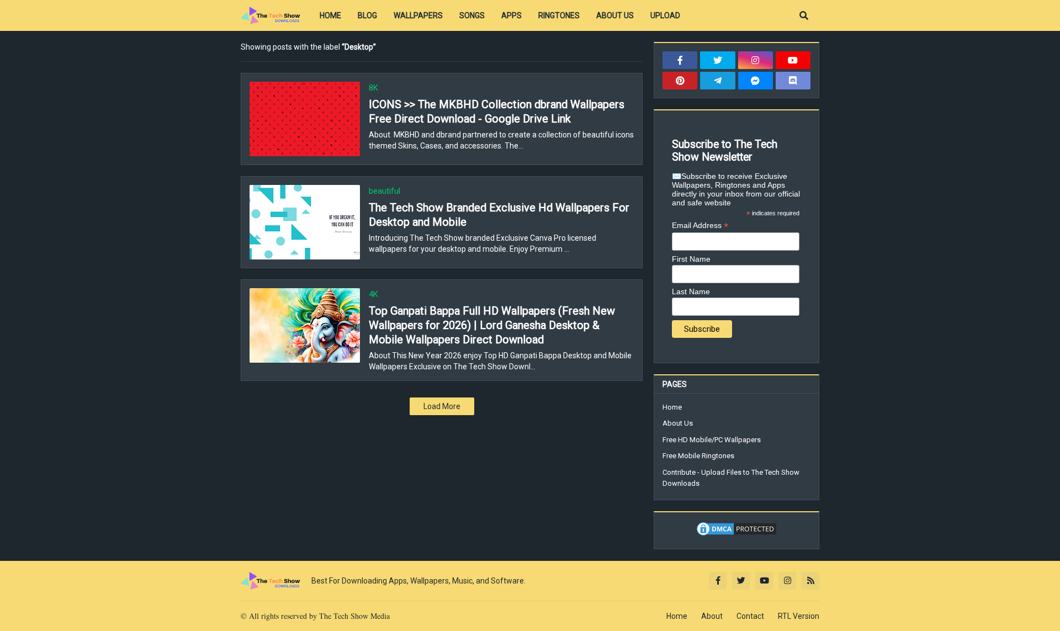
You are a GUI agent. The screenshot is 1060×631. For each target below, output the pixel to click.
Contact (750, 616)
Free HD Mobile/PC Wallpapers (711, 440)
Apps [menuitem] (511, 15)
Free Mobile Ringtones (698, 456)
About (712, 616)
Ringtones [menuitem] (559, 15)
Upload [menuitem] (665, 15)
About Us (677, 423)
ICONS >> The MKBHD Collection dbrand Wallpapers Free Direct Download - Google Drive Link (496, 111)
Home (672, 407)
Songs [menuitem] (472, 15)
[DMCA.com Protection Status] (736, 534)
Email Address (700, 225)
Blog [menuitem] (367, 15)
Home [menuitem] (330, 15)
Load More (441, 406)
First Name (691, 258)
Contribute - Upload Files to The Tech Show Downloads (730, 477)
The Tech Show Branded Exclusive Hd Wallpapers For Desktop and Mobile (499, 215)
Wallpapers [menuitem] (418, 15)
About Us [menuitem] (615, 15)
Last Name (691, 291)
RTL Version (798, 616)
